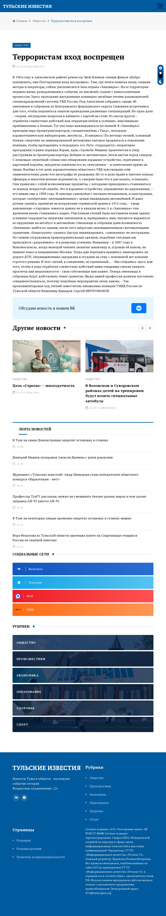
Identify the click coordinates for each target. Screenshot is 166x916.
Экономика (97, 794)
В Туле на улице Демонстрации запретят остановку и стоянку (60, 440)
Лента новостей (35, 429)
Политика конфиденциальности (41, 857)
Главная (22, 21)
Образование (99, 802)
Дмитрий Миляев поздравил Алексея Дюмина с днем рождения (63, 457)
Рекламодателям (29, 848)
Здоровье (96, 811)
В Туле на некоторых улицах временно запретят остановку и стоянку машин (72, 518)
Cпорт (94, 819)
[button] (142, 328)
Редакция (24, 840)
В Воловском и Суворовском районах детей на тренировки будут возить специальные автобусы (101, 393)
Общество (39, 21)
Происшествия (100, 786)
